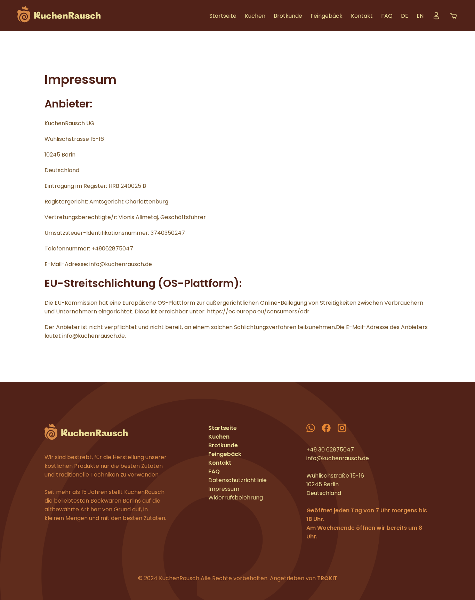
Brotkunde (288, 16)
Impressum (223, 489)
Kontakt (362, 16)
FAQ (387, 16)
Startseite (222, 16)
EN (420, 16)
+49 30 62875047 (330, 450)
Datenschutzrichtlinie (237, 480)
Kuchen (255, 16)
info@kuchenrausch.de (337, 458)
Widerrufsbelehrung (235, 498)
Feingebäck (327, 16)
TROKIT (327, 578)
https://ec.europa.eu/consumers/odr (258, 311)
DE (404, 16)
